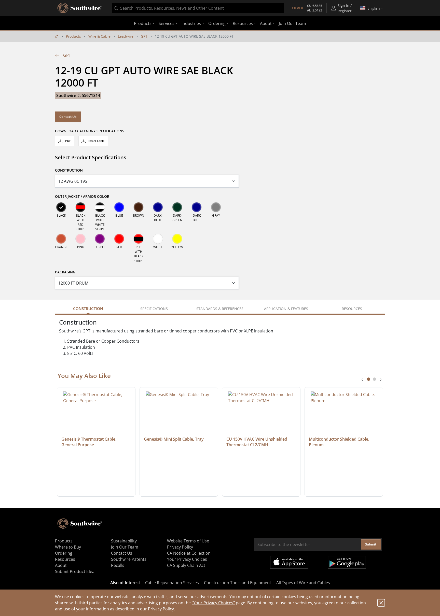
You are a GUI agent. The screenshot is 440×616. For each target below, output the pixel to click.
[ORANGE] (61, 239)
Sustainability (124, 541)
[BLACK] (61, 207)
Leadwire (125, 36)
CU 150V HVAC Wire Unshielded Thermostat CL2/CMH (257, 441)
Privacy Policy (161, 609)
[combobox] (198, 8)
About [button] (266, 23)
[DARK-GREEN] (177, 207)
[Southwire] (80, 8)
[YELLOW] (177, 239)
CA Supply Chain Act (186, 565)
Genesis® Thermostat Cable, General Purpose (89, 441)
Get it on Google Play (347, 562)
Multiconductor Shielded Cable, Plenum (339, 441)
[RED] (119, 239)
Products (73, 36)
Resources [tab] (352, 308)
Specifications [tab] (154, 308)
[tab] (368, 379)
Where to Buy (68, 547)
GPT (144, 36)
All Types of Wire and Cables (303, 582)
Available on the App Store (289, 562)
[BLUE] (119, 207)
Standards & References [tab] (219, 308)
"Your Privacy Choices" (213, 603)
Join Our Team (292, 23)
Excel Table (96, 141)
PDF (67, 141)
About (61, 565)
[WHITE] (158, 239)
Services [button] (166, 23)
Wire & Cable (99, 36)
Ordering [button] (217, 23)
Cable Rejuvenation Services (172, 582)
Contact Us (67, 116)
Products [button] (143, 23)
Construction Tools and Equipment (237, 582)
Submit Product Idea (74, 571)
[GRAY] (216, 207)
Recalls (117, 565)
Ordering (63, 553)
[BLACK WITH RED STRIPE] (80, 207)
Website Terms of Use (188, 541)
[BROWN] (138, 207)
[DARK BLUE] (196, 207)
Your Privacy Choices (187, 559)
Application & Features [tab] (286, 308)
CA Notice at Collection (189, 553)
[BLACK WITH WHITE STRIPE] (100, 207)
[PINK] (80, 239)
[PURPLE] (100, 239)
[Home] (57, 36)
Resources (65, 559)
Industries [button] (191, 23)
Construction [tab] (88, 308)
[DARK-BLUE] (158, 207)
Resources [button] (243, 23)
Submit (370, 544)
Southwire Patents (128, 559)
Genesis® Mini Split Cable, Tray (174, 439)
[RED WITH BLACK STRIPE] (138, 239)
